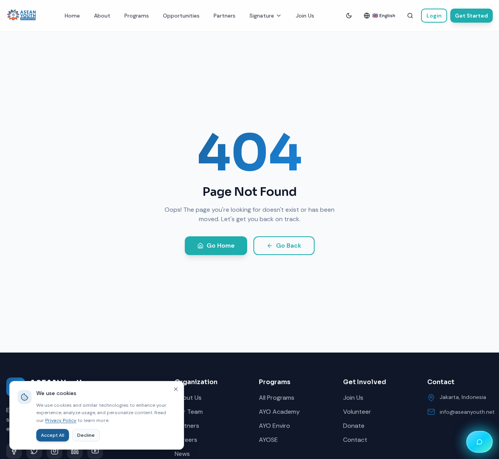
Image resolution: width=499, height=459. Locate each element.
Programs (136, 15)
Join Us (305, 15)
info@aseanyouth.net (467, 411)
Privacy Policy (60, 420)
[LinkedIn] (75, 451)
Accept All (52, 435)
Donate (354, 426)
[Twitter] (34, 451)
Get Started (471, 15)
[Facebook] (14, 451)
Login (434, 15)
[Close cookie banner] (176, 389)
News (182, 454)
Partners (224, 15)
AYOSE (268, 440)
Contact (355, 440)
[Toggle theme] (349, 15)
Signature (262, 15)
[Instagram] (54, 451)
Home (72, 15)
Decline (86, 435)
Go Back (288, 245)
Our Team (189, 412)
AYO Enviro (274, 426)
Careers (186, 440)
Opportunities (181, 15)
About (102, 15)
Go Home (221, 245)
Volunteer (357, 412)
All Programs (276, 397)
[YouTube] (95, 451)
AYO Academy (279, 412)
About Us (188, 397)
